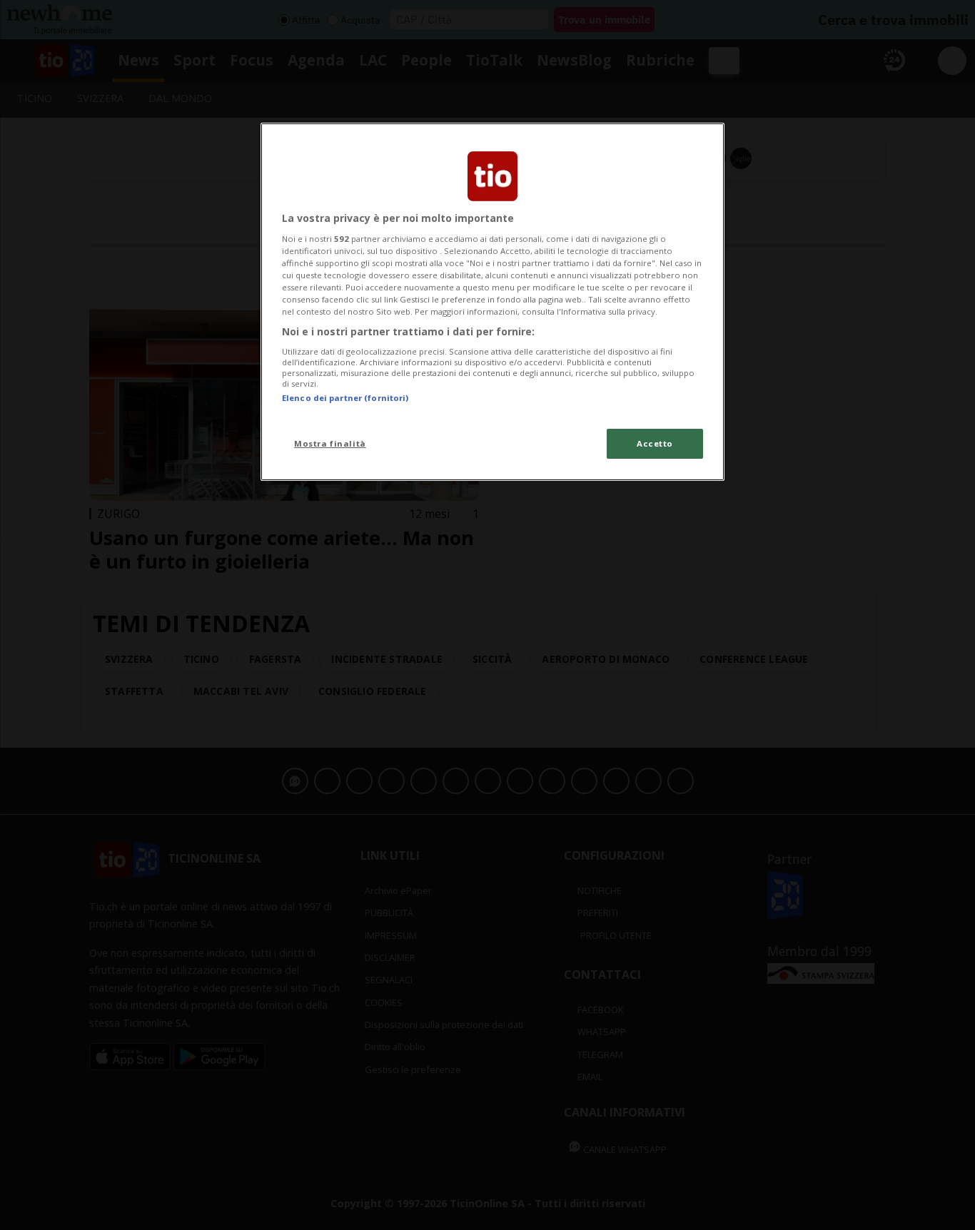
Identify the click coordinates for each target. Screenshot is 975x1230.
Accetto (655, 443)
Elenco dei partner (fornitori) (345, 397)
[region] (492, 302)
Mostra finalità (330, 443)
